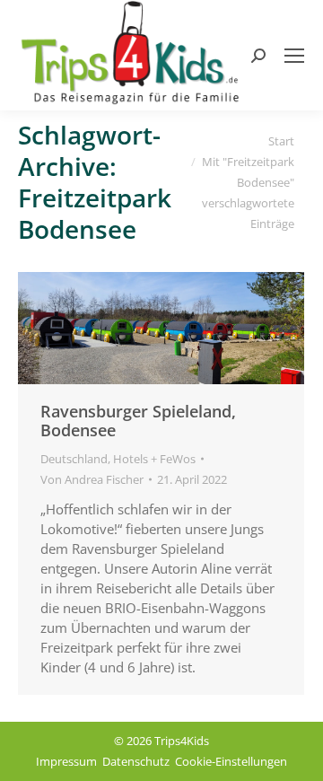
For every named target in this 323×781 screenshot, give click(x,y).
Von (92, 479)
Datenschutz (136, 761)
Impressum (66, 761)
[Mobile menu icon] (294, 55)
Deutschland (74, 459)
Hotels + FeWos (154, 459)
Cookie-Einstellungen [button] (231, 761)
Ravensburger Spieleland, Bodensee (138, 420)
